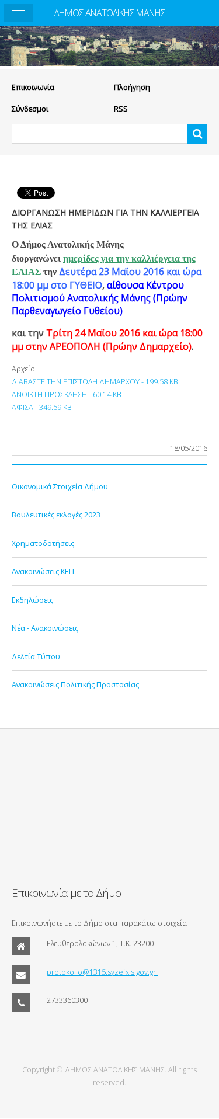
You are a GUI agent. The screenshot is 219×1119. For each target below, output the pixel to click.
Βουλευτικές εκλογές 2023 (56, 514)
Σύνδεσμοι (30, 108)
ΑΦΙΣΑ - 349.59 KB (42, 407)
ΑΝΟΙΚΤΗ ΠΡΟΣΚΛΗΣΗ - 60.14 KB (66, 394)
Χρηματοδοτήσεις (43, 543)
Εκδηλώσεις (32, 600)
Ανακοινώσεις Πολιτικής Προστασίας (75, 684)
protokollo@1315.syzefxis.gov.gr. (102, 972)
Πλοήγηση (132, 87)
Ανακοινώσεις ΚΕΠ (43, 571)
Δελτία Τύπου (36, 656)
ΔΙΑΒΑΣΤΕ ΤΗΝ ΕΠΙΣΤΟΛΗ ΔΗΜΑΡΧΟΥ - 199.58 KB (95, 381)
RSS (121, 108)
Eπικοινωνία (33, 87)
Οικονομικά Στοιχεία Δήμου (60, 486)
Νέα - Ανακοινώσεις (45, 628)
